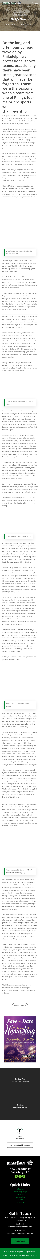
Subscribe (20, 1202)
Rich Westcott (12, 24)
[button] (36, 3)
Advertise (20, 1200)
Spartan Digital (32, 1255)
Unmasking (20, 1194)
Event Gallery (20, 1197)
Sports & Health (20, 14)
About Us (20, 1189)
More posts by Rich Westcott (20, 1145)
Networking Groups (20, 1192)
